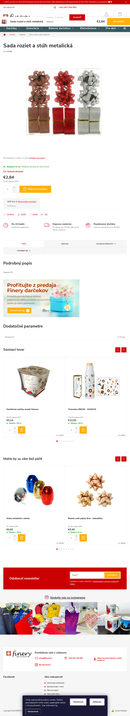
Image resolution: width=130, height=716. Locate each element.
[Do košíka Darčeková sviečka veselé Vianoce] (21, 430)
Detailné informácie (36, 158)
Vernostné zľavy (53, 694)
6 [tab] (68, 441)
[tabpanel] (34, 397)
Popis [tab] (24, 244)
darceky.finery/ (45, 665)
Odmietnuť (78, 702)
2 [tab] (59, 441)
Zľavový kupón (52, 690)
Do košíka (118, 21)
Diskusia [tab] (65, 244)
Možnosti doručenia (15, 171)
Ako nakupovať (8, 7)
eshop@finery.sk (45, 658)
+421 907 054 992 (75, 658)
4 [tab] (63, 441)
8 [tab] (73, 441)
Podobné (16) (22, 251)
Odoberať (112, 575)
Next (123, 349)
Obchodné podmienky (55, 683)
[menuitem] (13, 28)
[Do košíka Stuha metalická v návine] (21, 538)
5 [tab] (66, 441)
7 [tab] (70, 441)
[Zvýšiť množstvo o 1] (14, 187)
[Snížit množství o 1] (15, 431)
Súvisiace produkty (104, 244)
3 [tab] (61, 441)
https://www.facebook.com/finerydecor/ (109, 659)
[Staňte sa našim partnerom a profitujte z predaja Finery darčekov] (41, 298)
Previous (117, 349)
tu (56, 705)
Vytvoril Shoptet (121, 711)
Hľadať (77, 17)
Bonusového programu (27, 201)
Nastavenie (33, 711)
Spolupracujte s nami (55, 687)
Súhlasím (97, 702)
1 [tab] (57, 441)
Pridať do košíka (37, 189)
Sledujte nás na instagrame (67, 598)
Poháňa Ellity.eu (11, 206)
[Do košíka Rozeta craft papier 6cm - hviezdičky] (83, 538)
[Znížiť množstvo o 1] (14, 191)
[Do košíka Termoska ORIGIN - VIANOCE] (83, 430)
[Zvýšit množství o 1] (15, 428)
